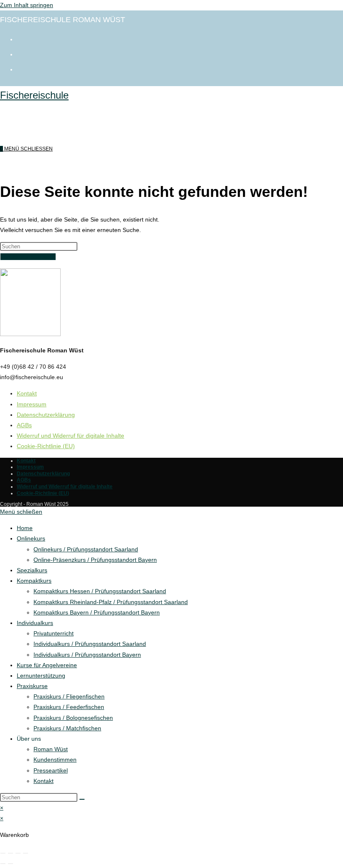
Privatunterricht (53, 633)
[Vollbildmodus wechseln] (10, 853)
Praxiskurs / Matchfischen (67, 728)
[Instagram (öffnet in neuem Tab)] (21, 53)
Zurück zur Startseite (28, 256)
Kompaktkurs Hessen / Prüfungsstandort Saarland (99, 591)
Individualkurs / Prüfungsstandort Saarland (89, 643)
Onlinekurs (31, 538)
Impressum (31, 404)
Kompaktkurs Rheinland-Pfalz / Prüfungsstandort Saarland (110, 602)
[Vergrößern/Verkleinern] (3, 853)
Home (25, 528)
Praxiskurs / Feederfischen (68, 707)
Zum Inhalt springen (26, 5)
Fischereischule (34, 95)
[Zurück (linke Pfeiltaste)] (3, 863)
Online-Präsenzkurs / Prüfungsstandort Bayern (95, 559)
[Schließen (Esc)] (25, 853)
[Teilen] (18, 853)
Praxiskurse (32, 686)
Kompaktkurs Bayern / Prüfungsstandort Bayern (96, 612)
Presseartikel (50, 770)
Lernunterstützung (41, 675)
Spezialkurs (32, 570)
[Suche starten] (82, 799)
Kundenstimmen (55, 759)
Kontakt (27, 393)
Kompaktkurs (34, 580)
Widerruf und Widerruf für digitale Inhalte (70, 435)
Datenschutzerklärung (46, 414)
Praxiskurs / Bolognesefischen (73, 717)
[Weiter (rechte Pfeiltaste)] (10, 863)
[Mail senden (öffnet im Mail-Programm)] (21, 68)
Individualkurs (35, 623)
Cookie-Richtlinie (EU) (46, 446)
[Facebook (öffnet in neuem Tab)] (21, 38)
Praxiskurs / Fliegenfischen (69, 696)
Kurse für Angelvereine (47, 665)
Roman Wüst (50, 749)
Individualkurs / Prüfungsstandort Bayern (87, 654)
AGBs (24, 425)
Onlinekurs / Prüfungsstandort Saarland (85, 549)
